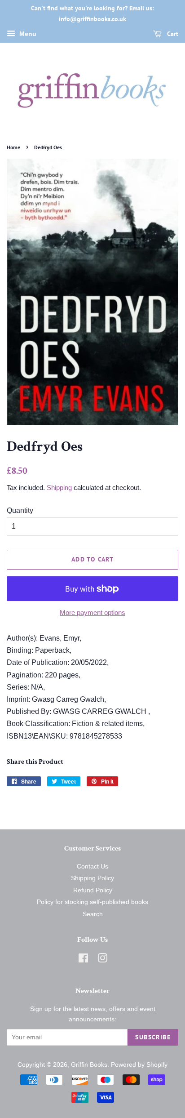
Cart (171, 34)
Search (93, 914)
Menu (27, 33)
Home (13, 147)
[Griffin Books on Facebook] (83, 960)
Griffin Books (89, 1064)
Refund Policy (92, 890)
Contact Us (92, 866)
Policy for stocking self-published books (92, 902)
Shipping (59, 487)
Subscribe (153, 1037)
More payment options (92, 612)
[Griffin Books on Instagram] (102, 960)
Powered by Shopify (139, 1064)
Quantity (20, 510)
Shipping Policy (92, 878)
